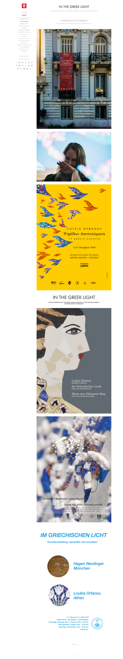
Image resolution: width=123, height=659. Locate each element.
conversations (24, 12)
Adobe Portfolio (76, 654)
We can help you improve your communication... (24, 18)
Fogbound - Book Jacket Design (24, 45)
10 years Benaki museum (24, 40)
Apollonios (24, 27)
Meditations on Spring (24, 49)
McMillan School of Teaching (24, 32)
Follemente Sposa (24, 23)
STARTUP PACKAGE (24, 56)
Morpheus (24, 36)
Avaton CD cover (24, 34)
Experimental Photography (24, 30)
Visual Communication (24, 47)
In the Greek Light (24, 21)
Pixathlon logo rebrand (24, 25)
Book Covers (24, 42)
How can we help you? (24, 59)
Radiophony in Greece (24, 38)
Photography (24, 51)
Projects (24, 15)
